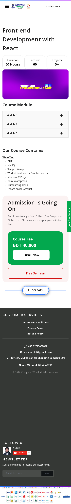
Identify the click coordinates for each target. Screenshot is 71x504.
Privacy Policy (35, 328)
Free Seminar (35, 273)
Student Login (53, 6)
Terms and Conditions (35, 322)
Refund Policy (35, 333)
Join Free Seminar (69, 216)
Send (47, 473)
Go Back (37, 290)
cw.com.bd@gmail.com (38, 352)
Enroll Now (31, 255)
